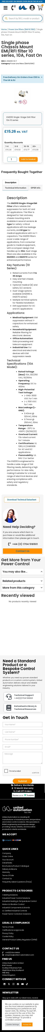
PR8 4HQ (5, 973)
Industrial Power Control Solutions (16, 898)
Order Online (7, 856)
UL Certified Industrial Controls (14, 910)
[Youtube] (22, 984)
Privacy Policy (8, 933)
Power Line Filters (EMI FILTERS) (22, 29)
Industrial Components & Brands (16, 907)
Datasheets (7, 863)
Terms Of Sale (8, 875)
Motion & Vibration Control (13, 904)
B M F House (7, 965)
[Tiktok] (27, 984)
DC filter (19, 66)
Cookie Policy (7, 936)
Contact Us (7, 878)
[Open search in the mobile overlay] (22, 18)
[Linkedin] (4, 984)
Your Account (8, 859)
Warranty (6, 872)
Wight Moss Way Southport (13, 970)
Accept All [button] (27, 1024)
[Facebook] (18, 984)
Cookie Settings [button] (12, 1024)
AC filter (12, 66)
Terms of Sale (8, 927)
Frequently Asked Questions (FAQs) (17, 882)
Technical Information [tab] (15, 188)
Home (4, 29)
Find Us (7, 959)
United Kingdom (8, 975)
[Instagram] (13, 984)
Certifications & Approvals (13, 930)
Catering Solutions (10, 895)
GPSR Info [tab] (35, 188)
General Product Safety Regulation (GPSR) (19, 939)
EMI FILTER (36, 66)
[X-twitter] (9, 984)
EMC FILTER (27, 66)
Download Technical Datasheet (21, 499)
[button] (5, 7)
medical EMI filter (8, 68)
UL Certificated (21, 68)
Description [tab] (10, 182)
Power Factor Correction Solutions (16, 914)
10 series (4, 66)
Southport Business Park (12, 968)
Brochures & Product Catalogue (15, 866)
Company (6, 853)
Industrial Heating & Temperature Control (19, 901)
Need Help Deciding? (19, 527)
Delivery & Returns (9, 869)
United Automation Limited (13, 963)
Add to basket (28, 159)
